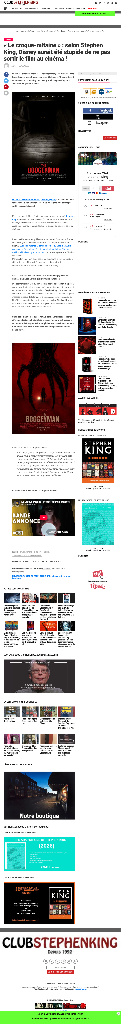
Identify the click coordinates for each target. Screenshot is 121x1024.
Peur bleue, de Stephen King (9, 720)
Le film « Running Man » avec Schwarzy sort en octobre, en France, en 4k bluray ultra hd (29, 639)
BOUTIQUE (92, 8)
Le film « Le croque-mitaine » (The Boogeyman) (34, 199)
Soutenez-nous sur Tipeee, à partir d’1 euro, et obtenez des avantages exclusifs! (66, 750)
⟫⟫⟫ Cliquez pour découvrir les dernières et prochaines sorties (96, 421)
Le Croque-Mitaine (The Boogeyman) (27, 555)
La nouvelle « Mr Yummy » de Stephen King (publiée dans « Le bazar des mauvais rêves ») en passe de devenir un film (66, 640)
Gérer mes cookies (60, 1010)
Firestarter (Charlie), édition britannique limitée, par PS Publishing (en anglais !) (12, 750)
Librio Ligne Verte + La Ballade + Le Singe (48, 721)
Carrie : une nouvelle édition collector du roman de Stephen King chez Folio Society (107, 323)
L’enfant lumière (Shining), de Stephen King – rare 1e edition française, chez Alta (66, 723)
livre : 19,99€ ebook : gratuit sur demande (98, 487)
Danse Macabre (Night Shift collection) (35, 552)
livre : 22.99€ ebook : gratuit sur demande (98, 549)
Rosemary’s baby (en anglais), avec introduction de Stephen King (48, 749)
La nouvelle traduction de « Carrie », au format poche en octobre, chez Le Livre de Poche (107, 304)
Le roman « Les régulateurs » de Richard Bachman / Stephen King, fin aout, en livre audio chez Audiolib (107, 384)
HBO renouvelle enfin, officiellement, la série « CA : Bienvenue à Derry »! (107, 343)
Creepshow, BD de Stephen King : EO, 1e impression (29, 748)
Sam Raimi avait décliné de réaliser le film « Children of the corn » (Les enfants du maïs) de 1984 (48, 639)
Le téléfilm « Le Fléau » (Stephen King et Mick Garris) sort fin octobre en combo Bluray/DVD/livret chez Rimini (12, 640)
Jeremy (13, 65)
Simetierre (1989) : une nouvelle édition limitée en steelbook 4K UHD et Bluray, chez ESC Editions (66, 611)
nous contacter (81, 988)
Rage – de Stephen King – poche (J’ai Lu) (29, 721)
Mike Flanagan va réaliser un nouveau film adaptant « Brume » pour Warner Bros (12, 610)
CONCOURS (80, 8)
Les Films (58, 8)
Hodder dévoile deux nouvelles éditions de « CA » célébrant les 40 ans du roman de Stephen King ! (107, 364)
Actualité (16, 8)
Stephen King (31, 8)
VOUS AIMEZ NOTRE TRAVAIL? (94, 13)
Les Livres (45, 8)
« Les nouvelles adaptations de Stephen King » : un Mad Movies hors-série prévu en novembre (30, 611)
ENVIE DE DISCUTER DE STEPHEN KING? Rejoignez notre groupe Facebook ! (41, 577)
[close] (118, 1013)
